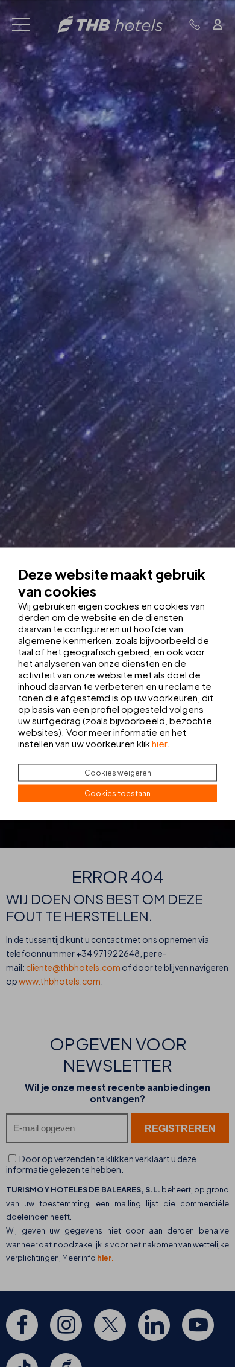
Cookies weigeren (117, 772)
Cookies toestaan (117, 792)
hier (159, 742)
